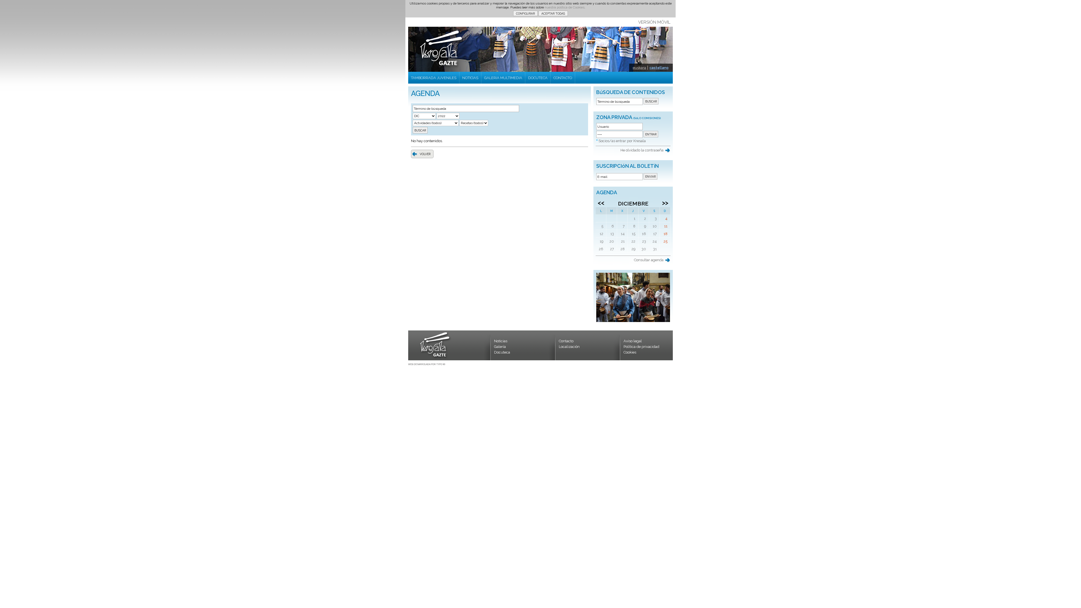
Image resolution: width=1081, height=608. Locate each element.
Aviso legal (633, 341)
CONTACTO (562, 78)
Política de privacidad (641, 347)
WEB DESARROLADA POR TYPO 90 (426, 364)
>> (665, 202)
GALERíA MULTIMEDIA (503, 78)
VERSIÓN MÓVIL (654, 22)
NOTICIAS (470, 78)
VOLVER (425, 154)
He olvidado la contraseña (642, 150)
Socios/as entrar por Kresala (622, 141)
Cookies (630, 352)
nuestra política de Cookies (564, 7)
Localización (569, 347)
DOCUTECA (538, 78)
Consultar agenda (649, 260)
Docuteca (502, 352)
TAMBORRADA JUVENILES (433, 78)
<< (601, 202)
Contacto (566, 341)
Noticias (500, 341)
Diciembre (633, 203)
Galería (500, 347)
